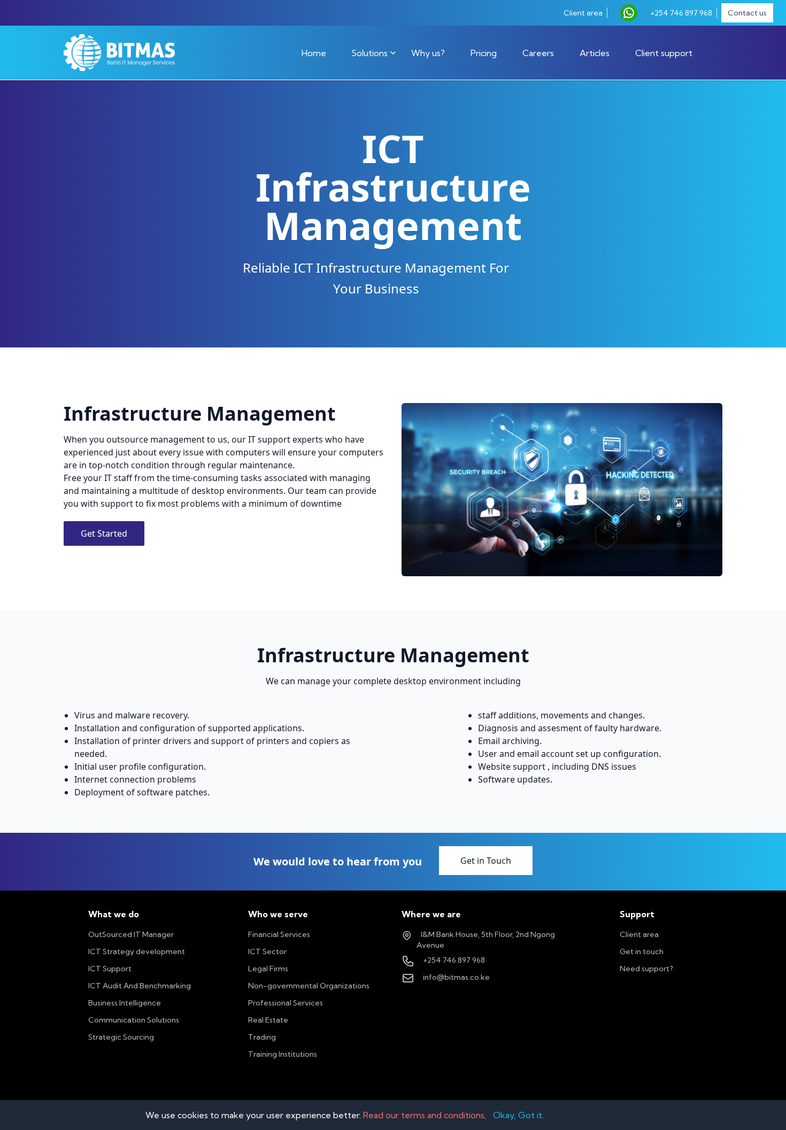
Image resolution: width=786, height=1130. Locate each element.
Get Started (104, 533)
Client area (639, 934)
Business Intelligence (124, 1003)
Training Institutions (282, 1054)
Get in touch (642, 951)
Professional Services (285, 1003)
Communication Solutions (133, 1020)
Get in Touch (485, 860)
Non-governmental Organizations (308, 985)
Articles (595, 53)
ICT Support (110, 968)
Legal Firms (268, 968)
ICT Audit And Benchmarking (139, 985)
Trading (262, 1037)
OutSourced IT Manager (131, 934)
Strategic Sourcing (121, 1037)
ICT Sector (267, 951)
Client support (663, 53)
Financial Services (279, 934)
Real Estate (268, 1020)
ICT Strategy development (136, 951)
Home (314, 53)
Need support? (646, 968)
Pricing (484, 53)
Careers (538, 53)
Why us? (428, 53)
